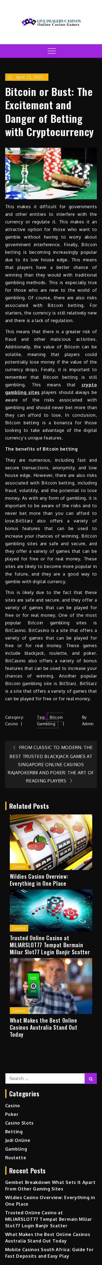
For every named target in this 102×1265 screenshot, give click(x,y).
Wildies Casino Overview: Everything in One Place (39, 880)
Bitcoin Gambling (50, 720)
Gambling (16, 1149)
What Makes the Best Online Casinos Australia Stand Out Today (44, 1027)
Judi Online (17, 1140)
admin (88, 723)
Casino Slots (19, 1123)
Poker (12, 1114)
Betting (14, 1131)
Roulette (15, 1157)
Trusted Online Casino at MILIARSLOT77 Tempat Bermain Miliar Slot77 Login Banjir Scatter (50, 944)
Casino (11, 723)
